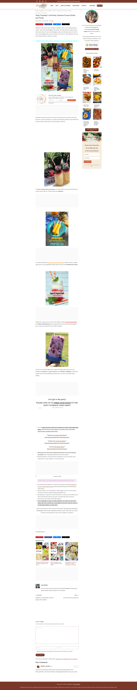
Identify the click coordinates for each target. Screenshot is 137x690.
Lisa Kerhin (39, 20)
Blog (57, 5)
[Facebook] (37, 1)
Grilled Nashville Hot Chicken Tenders (86, 71)
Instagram (66, 437)
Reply (76, 666)
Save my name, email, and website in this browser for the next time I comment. (55, 651)
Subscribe (92, 5)
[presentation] (87, 62)
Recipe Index (76, 5)
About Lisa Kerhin (65, 5)
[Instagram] (39, 1)
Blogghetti (95, 27)
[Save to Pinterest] (39, 24)
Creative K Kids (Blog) (60, 435)
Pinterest (47, 437)
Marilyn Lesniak (45, 666)
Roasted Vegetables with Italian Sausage (96, 123)
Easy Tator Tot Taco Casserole (70, 596)
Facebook (52, 437)
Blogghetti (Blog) (59, 447)
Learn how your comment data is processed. (67, 659)
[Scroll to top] (134, 672)
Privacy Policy (76, 684)
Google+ (57, 437)
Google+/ (57, 443)
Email (60, 647)
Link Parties (41, 10)
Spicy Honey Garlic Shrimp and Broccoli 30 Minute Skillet (86, 123)
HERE (45, 503)
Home (51, 5)
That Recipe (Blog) (60, 441)
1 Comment (51, 20)
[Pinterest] (42, 1)
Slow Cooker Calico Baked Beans (86, 88)
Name (38, 647)
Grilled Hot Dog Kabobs (96, 70)
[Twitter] (45, 1)
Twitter (62, 437)
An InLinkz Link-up (40, 531)
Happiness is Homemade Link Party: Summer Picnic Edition (45, 598)
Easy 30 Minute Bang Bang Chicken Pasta (97, 89)
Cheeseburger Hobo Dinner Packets (97, 106)
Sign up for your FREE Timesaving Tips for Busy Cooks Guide (68, 1)
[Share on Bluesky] (57, 24)
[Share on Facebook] (48, 24)
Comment (39, 628)
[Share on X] (66, 24)
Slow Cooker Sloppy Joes (86, 105)
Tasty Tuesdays (44, 13)
